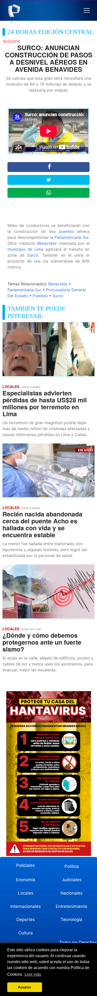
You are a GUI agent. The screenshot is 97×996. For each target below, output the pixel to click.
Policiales (25, 865)
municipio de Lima (25, 249)
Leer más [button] (33, 974)
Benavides (46, 243)
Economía (25, 879)
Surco (32, 255)
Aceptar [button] (24, 987)
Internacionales (25, 906)
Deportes (25, 919)
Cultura (25, 932)
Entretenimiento (71, 906)
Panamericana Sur (72, 237)
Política (71, 866)
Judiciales (72, 879)
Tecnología (71, 919)
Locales (25, 893)
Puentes (40, 295)
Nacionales (71, 893)
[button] (86, 10)
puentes (66, 231)
